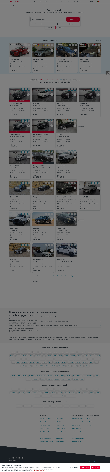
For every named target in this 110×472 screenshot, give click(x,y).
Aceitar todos (95, 467)
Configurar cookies (73, 467)
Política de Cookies (39, 470)
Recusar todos (85, 467)
